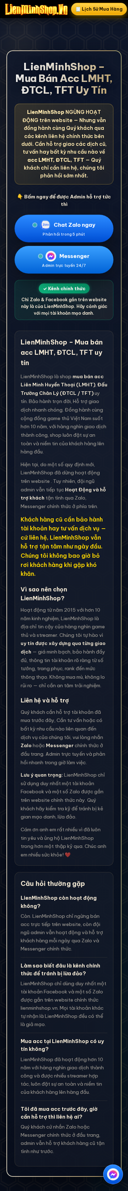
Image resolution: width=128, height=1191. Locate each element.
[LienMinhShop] (36, 9)
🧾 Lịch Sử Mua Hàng (99, 9)
